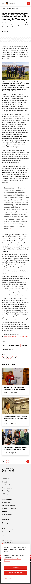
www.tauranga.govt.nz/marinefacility (15, 336)
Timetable (5, 482)
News (17, 8)
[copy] (15, 357)
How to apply (6, 485)
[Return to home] (10, 3)
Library (4, 535)
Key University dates (8, 505)
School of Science (8, 349)
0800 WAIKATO (8, 543)
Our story (5, 523)
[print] (3, 461)
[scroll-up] (27, 461)
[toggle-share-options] (7, 461)
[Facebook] (3, 357)
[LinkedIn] (11, 357)
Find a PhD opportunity (9, 508)
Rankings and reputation (9, 529)
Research (5, 511)
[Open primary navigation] (3, 3)
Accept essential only (15, 572)
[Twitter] (7, 357)
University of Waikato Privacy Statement (12, 560)
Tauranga (24, 345)
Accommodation (7, 514)
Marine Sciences (14, 345)
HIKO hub (5, 494)
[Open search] (28, 3)
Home (3, 8)
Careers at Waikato (8, 532)
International (6, 502)
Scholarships (6, 491)
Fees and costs (7, 488)
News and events (10, 8)
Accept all (15, 567)
